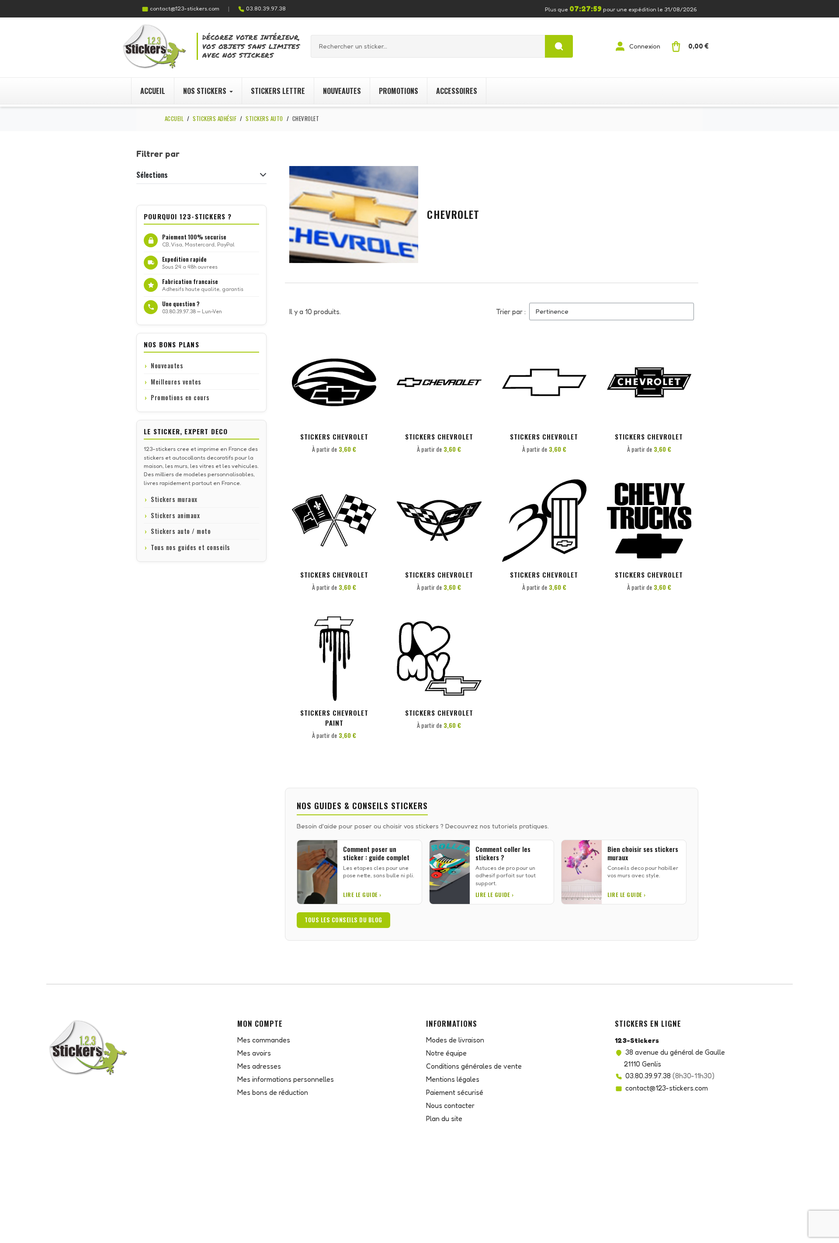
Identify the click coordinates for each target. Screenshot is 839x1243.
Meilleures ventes (176, 381)
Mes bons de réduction (272, 1092)
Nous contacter (450, 1105)
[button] (368, 356)
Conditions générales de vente (474, 1066)
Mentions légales (452, 1079)
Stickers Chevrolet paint (334, 717)
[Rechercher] (559, 46)
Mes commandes (263, 1039)
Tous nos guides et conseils (190, 547)
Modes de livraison (455, 1039)
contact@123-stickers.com (184, 8)
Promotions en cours (180, 397)
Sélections (152, 175)
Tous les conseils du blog (343, 919)
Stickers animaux (175, 515)
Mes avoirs (254, 1053)
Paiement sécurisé (454, 1092)
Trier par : (511, 311)
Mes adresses (259, 1066)
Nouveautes (167, 365)
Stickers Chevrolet (334, 436)
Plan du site (444, 1118)
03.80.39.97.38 (266, 8)
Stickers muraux (174, 499)
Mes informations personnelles (285, 1079)
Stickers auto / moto (181, 531)
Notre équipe (446, 1053)
